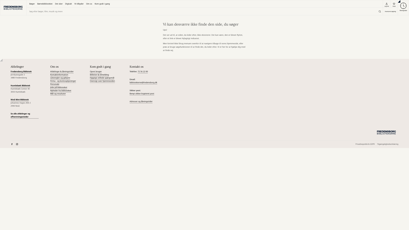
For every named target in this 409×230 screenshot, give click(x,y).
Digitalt (68, 3)
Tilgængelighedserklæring (387, 144)
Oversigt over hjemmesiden (102, 81)
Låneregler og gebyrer (60, 77)
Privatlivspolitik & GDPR (365, 144)
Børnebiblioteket (45, 3)
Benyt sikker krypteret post (142, 93)
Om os (89, 3)
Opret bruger (96, 71)
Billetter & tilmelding (99, 74)
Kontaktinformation (59, 74)
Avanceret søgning (390, 11)
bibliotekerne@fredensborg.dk (143, 82)
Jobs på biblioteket (58, 87)
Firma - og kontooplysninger (63, 81)
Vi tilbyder (79, 3)
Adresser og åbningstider (141, 101)
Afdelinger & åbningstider (62, 71)
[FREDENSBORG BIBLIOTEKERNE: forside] (13, 7)
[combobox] (205, 11)
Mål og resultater (58, 93)
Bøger (32, 3)
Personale (54, 84)
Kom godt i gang (102, 3)
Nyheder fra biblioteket (60, 90)
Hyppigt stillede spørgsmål (102, 77)
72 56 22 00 (143, 71)
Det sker (59, 3)
